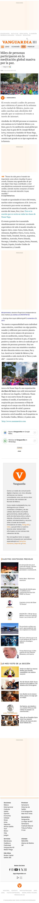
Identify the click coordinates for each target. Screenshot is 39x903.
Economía (16, 47)
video (9, 527)
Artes (24, 543)
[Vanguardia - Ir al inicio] (19, 43)
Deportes (17, 543)
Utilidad (6, 47)
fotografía (25, 525)
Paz (20, 451)
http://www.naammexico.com (14, 421)
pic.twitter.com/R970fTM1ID (20, 315)
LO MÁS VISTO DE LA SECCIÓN (16, 664)
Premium (30, 47)
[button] (2, 47)
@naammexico (6, 313)
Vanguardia (11, 97)
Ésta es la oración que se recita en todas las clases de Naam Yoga (18, 214)
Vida (23, 47)
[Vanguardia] (19, 475)
